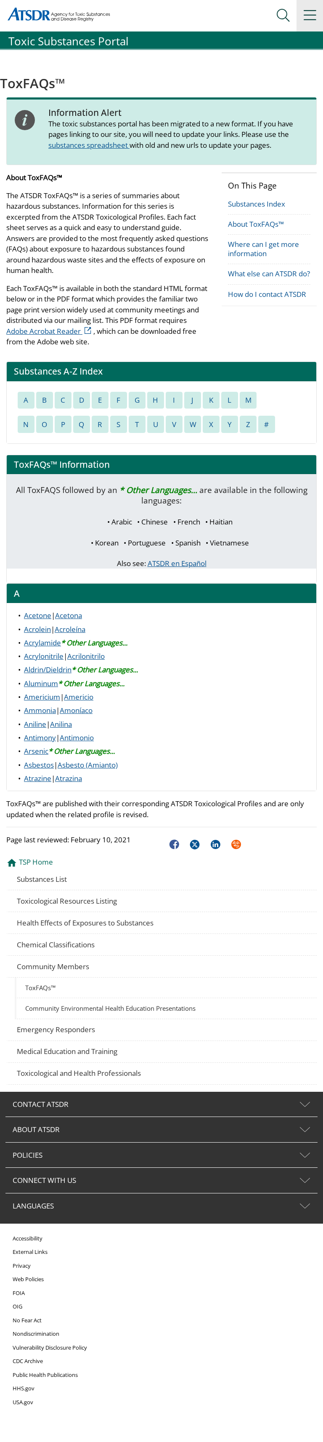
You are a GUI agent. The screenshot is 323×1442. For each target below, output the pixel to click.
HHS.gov (23, 1388)
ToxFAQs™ (40, 987)
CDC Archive (28, 1361)
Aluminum (41, 683)
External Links (30, 1252)
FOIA (19, 1293)
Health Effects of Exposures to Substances (85, 923)
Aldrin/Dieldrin (47, 669)
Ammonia (40, 710)
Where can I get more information (263, 248)
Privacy (22, 1265)
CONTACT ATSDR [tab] (41, 1104)
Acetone (37, 615)
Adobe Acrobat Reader (49, 331)
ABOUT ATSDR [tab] (36, 1129)
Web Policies (28, 1279)
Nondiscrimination (36, 1333)
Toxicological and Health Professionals (79, 1073)
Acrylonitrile (44, 656)
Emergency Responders (56, 1029)
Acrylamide (42, 643)
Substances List (42, 879)
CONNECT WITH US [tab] (44, 1180)
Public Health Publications (45, 1375)
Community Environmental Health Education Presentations (110, 1008)
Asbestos (39, 765)
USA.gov (23, 1402)
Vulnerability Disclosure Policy (50, 1347)
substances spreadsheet (89, 145)
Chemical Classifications (56, 944)
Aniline (35, 724)
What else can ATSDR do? (269, 273)
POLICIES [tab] (27, 1155)
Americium (42, 697)
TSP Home (36, 862)
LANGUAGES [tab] (33, 1206)
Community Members (53, 966)
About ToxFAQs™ (256, 224)
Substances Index (256, 204)
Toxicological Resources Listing (67, 901)
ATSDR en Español (177, 563)
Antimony (40, 737)
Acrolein (37, 629)
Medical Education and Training (67, 1051)
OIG (17, 1306)
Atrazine (37, 778)
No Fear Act (27, 1320)
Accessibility (27, 1238)
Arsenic (36, 751)
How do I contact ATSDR (267, 294)
